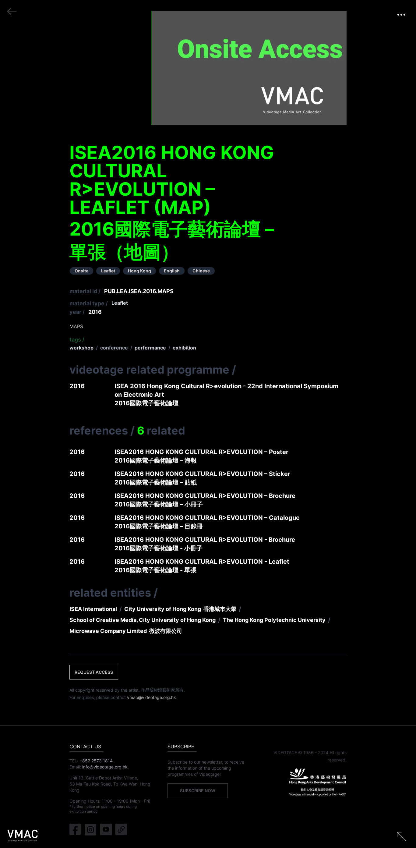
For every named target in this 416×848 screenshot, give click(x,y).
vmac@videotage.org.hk (151, 697)
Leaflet (119, 303)
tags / (76, 339)
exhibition (184, 348)
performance (150, 348)
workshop (81, 348)
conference (114, 348)
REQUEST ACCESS (94, 672)
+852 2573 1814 (96, 760)
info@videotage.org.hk (105, 766)
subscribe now (197, 790)
